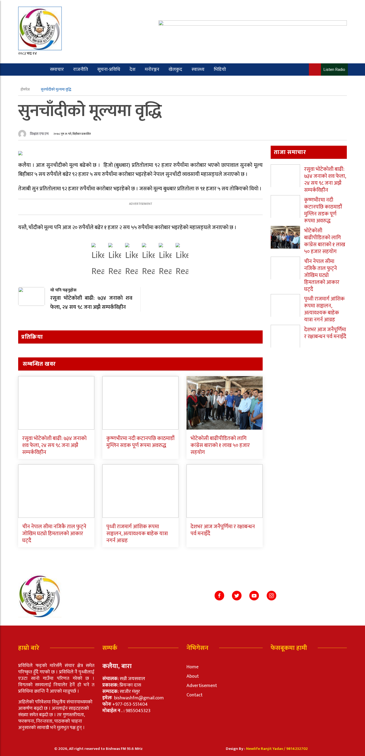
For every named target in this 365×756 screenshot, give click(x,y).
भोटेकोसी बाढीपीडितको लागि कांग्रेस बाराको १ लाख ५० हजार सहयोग (220, 445)
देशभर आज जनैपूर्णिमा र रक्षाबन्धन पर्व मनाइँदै (223, 530)
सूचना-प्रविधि (108, 69)
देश (132, 69)
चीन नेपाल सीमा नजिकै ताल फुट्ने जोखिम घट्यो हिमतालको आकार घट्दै (54, 533)
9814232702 (297, 748)
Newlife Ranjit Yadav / (266, 748)
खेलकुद (175, 69)
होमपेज (25, 89)
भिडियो (220, 69)
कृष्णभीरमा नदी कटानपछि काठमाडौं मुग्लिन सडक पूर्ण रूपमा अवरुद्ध (140, 442)
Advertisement (202, 686)
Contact (195, 695)
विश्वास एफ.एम (39, 134)
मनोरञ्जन (152, 69)
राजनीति (80, 69)
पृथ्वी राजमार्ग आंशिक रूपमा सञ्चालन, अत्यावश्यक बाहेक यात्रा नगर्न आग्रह (137, 533)
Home (193, 667)
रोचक (39, 82)
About (193, 676)
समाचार (57, 69)
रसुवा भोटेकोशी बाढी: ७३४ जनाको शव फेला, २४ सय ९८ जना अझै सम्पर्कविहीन (54, 445)
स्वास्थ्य (198, 69)
